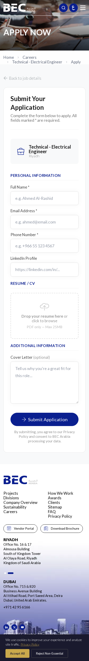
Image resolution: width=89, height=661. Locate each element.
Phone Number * (24, 234)
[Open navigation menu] (83, 8)
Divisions (11, 497)
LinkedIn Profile (23, 258)
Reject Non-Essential (49, 653)
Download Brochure (65, 528)
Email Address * (23, 211)
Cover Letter (30, 357)
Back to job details (25, 78)
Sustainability (14, 507)
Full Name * (19, 187)
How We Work (60, 493)
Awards (54, 497)
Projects (10, 493)
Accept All (17, 653)
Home (8, 57)
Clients (54, 502)
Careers (30, 57)
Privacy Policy (60, 516)
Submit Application (48, 419)
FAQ (52, 511)
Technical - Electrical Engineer (37, 62)
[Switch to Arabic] (73, 7)
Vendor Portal (24, 528)
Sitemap (55, 507)
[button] (5, 573)
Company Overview (20, 502)
